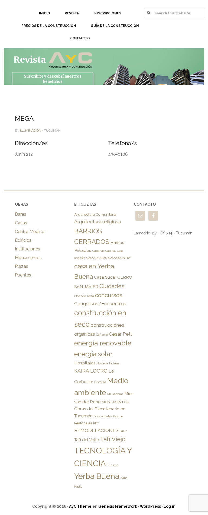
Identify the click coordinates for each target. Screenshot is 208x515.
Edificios (23, 240)
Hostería (102, 363)
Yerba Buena (96, 476)
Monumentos (28, 257)
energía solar (93, 354)
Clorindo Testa (84, 296)
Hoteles (114, 363)
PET (96, 423)
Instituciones (27, 249)
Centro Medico (29, 231)
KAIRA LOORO (91, 371)
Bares (20, 214)
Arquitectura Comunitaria (95, 214)
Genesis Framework (117, 506)
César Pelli (120, 334)
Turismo (112, 465)
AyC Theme (80, 506)
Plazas (21, 266)
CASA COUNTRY (119, 257)
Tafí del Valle (86, 439)
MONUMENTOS (115, 402)
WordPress (150, 506)
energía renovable (102, 343)
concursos (108, 295)
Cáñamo (102, 334)
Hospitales (85, 362)
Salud (124, 431)
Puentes (23, 275)
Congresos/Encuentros (100, 303)
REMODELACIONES (96, 430)
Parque (118, 416)
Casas (21, 222)
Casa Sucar (105, 277)
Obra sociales (103, 416)
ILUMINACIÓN (30, 130)
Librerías (100, 382)
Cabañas (98, 250)
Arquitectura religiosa (97, 221)
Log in (170, 506)
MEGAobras (115, 394)
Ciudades (112, 286)
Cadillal (110, 250)
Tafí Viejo (112, 439)
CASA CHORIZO (96, 257)
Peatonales (83, 423)
